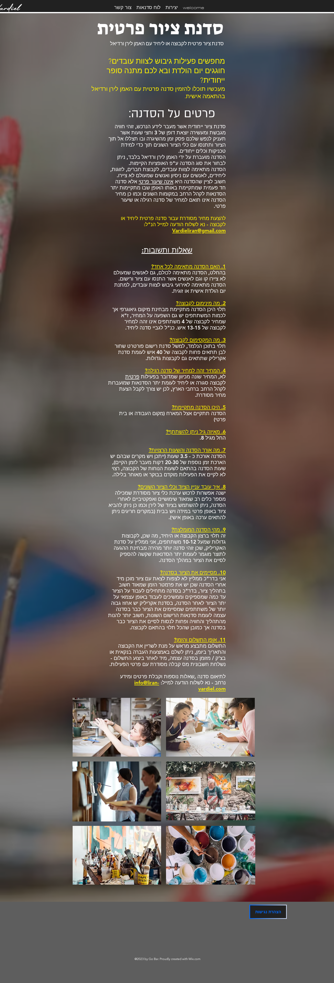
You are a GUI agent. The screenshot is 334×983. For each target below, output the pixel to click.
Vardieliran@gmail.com (199, 230)
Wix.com (194, 959)
